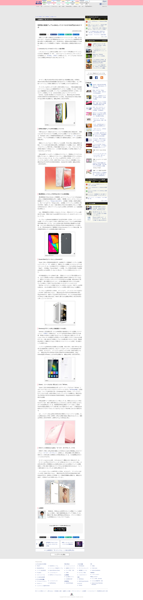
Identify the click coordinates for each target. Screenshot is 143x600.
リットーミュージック (70, 565)
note (69, 34)
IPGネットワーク (93, 576)
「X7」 (75, 135)
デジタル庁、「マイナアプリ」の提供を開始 (97, 34)
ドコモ (37, 6)
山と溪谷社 (66, 574)
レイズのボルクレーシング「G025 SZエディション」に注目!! (99, 51)
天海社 (93, 565)
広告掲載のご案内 (58, 591)
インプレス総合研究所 (41, 570)
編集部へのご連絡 (66, 591)
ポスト (44, 34)
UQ (59, 6)
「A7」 (49, 264)
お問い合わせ (50, 591)
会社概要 (84, 591)
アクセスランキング (93, 17)
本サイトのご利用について (40, 591)
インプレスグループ (92, 591)
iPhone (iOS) (68, 6)
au (41, 6)
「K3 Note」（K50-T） (52, 55)
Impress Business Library (55, 570)
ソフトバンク (46, 6)
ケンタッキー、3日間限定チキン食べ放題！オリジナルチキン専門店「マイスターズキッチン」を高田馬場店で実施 (97, 195)
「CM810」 (45, 333)
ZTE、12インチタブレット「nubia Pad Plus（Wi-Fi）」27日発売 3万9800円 (100, 109)
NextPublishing (53, 583)
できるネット (39, 583)
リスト (48, 34)
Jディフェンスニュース (83, 568)
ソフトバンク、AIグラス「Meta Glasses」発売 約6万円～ (99, 120)
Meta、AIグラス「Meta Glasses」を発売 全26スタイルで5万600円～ (99, 92)
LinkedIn (77, 34)
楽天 (63, 6)
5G (79, 6)
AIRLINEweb (81, 565)
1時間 (88, 19)
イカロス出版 (80, 564)
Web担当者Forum (40, 568)
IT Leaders (39, 572)
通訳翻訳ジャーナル (83, 570)
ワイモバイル (54, 6)
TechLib (80, 585)
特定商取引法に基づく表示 (102, 591)
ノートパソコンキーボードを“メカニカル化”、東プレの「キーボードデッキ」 (99, 155)
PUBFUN (92, 572)
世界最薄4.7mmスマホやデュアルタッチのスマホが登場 (51, 544)
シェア (54, 34)
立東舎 (67, 572)
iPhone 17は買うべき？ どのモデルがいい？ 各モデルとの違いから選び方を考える (99, 219)
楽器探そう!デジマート (70, 568)
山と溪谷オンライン (70, 576)
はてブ (62, 34)
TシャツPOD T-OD (70, 570)
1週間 (99, 19)
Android (75, 6)
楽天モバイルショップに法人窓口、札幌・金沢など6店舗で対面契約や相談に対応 (99, 103)
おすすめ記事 (92, 203)
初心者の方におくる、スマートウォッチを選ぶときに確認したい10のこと (99, 213)
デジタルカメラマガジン (42, 581)
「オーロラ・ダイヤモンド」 (50, 452)
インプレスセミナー (54, 572)
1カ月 (105, 19)
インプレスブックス (54, 580)
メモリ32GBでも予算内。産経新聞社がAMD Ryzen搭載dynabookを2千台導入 (99, 61)
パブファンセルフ (95, 574)
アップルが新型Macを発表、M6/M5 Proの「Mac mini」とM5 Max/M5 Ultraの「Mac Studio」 (96, 32)
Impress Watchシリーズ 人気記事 (97, 179)
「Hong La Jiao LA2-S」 (56, 201)
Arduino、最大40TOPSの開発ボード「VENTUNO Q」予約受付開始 (99, 86)
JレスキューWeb (82, 572)
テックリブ (79, 583)
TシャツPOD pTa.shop (97, 578)
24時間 (93, 19)
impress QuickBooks (96, 570)
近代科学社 (66, 581)
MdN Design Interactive (83, 581)
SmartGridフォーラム (54, 565)
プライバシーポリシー (76, 591)
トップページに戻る (60, 554)
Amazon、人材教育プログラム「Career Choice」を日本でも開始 (99, 97)
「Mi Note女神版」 (74, 389)
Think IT (38, 565)
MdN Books (81, 579)
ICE (91, 564)
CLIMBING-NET (69, 579)
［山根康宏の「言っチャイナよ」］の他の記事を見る (60, 550)
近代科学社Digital (69, 583)
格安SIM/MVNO (88, 6)
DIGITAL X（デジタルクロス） (56, 574)
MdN (78, 577)
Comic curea (94, 568)
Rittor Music (67, 564)
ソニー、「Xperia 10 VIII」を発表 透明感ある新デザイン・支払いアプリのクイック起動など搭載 (97, 29)
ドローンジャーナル (41, 574)
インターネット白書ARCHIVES (43, 585)
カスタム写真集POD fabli (97, 580)
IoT (82, 6)
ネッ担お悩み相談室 (41, 577)
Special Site (92, 40)
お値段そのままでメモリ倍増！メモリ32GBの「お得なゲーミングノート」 (99, 45)
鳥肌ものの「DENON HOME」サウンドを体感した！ (99, 56)
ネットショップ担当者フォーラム (56, 568)
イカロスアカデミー (83, 574)
